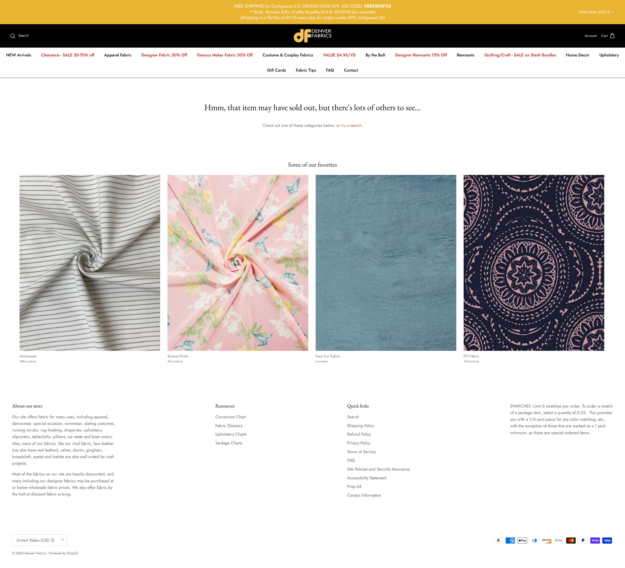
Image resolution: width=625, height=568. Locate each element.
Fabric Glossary (228, 426)
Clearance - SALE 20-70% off (67, 55)
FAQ (330, 70)
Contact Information (364, 495)
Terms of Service (361, 452)
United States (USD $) (594, 12)
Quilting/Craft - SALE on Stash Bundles (520, 55)
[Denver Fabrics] (313, 36)
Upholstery (609, 55)
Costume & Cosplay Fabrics (288, 55)
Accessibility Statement (366, 478)
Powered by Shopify (63, 553)
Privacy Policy (358, 443)
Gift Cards (276, 70)
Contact (351, 70)
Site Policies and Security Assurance (378, 469)
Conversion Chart (230, 417)
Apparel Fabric (117, 55)
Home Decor (577, 55)
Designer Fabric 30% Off (164, 55)
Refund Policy (359, 434)
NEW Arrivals (18, 55)
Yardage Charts (228, 443)
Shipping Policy (360, 426)
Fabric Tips (306, 70)
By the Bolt (375, 55)
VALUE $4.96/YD (339, 55)
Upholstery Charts (231, 434)
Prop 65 (354, 486)
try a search (351, 125)
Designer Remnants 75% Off (421, 55)
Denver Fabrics (36, 553)
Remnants (465, 55)
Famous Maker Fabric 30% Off (225, 55)
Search (353, 417)
